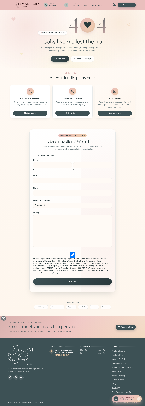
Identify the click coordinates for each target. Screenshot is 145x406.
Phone (36, 188)
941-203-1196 (71, 113)
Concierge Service (119, 363)
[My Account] (114, 5)
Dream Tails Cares (118, 380)
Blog (114, 384)
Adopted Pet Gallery (119, 359)
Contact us (83, 307)
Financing (94, 307)
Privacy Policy (52, 273)
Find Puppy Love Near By (121, 392)
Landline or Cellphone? (41, 200)
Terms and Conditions (70, 273)
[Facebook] (10, 377)
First (34, 170)
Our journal (105, 307)
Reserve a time (114, 113)
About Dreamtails (57, 307)
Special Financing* (119, 376)
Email (35, 176)
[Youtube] (21, 377)
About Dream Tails (119, 371)
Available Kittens (118, 355)
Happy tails (71, 307)
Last (74, 170)
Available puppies (41, 307)
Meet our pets (61, 59)
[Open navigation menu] (11, 4)
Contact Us (116, 388)
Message (36, 213)
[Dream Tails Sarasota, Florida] (27, 5)
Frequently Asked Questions (122, 367)
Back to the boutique (84, 59)
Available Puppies (118, 351)
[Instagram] (15, 377)
